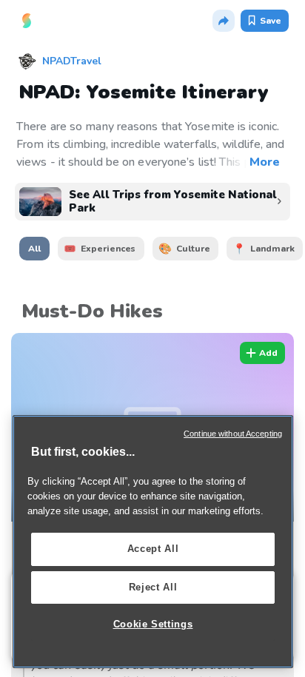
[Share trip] (223, 21)
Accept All (153, 548)
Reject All (153, 587)
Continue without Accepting (233, 433)
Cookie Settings (153, 624)
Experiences (108, 249)
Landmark (272, 249)
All (34, 249)
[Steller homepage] (26, 20)
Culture (193, 249)
